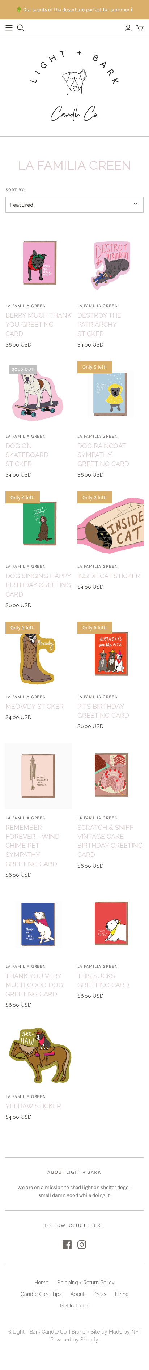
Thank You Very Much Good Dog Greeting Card (34, 985)
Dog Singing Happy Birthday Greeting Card (38, 585)
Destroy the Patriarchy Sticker (99, 324)
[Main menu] (9, 27)
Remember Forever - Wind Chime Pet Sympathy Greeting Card (32, 846)
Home (41, 1282)
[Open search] (20, 27)
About (78, 1294)
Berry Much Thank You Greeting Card (38, 324)
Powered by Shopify (74, 1340)
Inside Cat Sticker (108, 576)
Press (99, 1294)
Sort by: (15, 189)
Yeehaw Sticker (33, 1106)
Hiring (122, 1294)
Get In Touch (74, 1306)
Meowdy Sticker (34, 706)
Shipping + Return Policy (86, 1282)
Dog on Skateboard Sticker (26, 455)
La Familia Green (25, 305)
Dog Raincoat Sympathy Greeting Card (103, 455)
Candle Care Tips (41, 1294)
